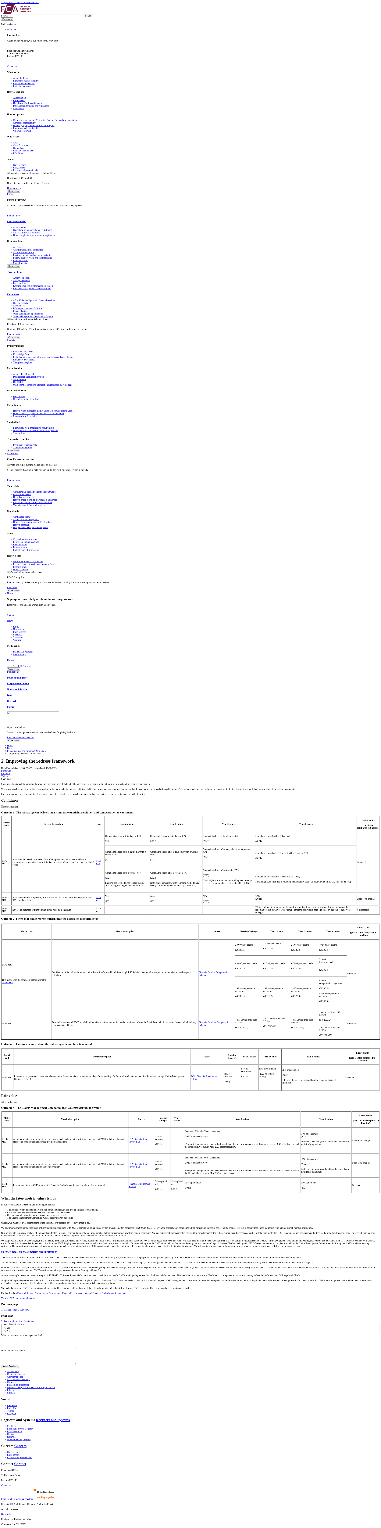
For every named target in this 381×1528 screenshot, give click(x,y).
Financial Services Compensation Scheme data (39, 1293)
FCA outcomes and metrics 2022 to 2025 (26, 751)
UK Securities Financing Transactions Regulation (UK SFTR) (42, 385)
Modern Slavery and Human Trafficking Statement (31, 1387)
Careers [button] (20, 1446)
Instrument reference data (25, 445)
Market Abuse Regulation (25, 416)
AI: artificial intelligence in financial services (34, 300)
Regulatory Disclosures (24, 359)
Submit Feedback (10, 1366)
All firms (17, 247)
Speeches (17, 634)
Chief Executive (20, 145)
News (10, 593)
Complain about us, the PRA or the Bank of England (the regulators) (45, 120)
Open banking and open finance (28, 313)
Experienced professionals (25, 170)
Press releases (19, 632)
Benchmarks (19, 396)
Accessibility (13, 1371)
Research (12, 701)
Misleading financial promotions (28, 561)
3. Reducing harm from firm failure (17, 1321)
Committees (18, 148)
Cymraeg (11, 1382)
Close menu (13, 191)
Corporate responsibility (24, 123)
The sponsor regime (22, 362)
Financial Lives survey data (75, 1293)
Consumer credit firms (23, 252)
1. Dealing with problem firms (15, 1310)
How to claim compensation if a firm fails (32, 522)
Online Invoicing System (19, 1439)
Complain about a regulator (26, 519)
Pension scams (20, 547)
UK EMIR (18, 382)
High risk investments (23, 497)
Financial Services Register (20, 1428)
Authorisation (19, 98)
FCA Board (18, 153)
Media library (19, 654)
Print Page (6, 771)
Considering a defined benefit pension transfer (34, 491)
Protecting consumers (23, 86)
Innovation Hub (20, 260)
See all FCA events (22, 666)
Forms (10, 707)
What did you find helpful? (13, 1350)
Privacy (10, 1390)
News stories (19, 629)
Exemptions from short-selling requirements (33, 428)
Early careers (19, 167)
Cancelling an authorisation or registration (32, 230)
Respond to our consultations (20, 737)
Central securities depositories (27, 399)
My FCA (11, 1426)
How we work (14, 188)
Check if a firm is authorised (26, 232)
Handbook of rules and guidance (28, 103)
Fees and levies (20, 283)
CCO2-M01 (7, 982)
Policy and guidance (17, 677)
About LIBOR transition (24, 374)
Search (4, 15)
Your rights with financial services (29, 505)
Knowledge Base (21, 354)
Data (9, 695)
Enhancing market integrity (26, 80)
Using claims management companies (30, 527)
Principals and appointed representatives (32, 288)
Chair (15, 142)
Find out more (13, 215)
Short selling (19, 433)
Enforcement (19, 100)
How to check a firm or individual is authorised (35, 500)
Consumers (12, 453)
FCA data (98, 862)
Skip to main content (11, 2)
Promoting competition (24, 83)
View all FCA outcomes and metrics (18, 1298)
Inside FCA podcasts (23, 651)
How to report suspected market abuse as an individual (38, 413)
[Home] (16, 13)
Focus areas (13, 294)
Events (10, 660)
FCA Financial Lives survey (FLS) (138, 1140)
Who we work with (22, 131)
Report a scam (19, 567)
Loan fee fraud (20, 544)
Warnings (17, 640)
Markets (11, 340)
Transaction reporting (23, 447)
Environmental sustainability (26, 128)
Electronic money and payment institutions (33, 255)
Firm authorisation (16, 221)
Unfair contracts (20, 569)
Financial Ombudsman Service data (109, 1293)
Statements (18, 637)
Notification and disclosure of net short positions (35, 430)
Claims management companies (28, 249)
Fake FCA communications (26, 542)
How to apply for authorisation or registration (34, 235)
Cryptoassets (19, 305)
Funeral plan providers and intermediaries (32, 257)
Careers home (19, 165)
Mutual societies (20, 263)
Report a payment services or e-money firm (33, 564)
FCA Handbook (14, 1431)
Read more (12, 587)
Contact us (12, 66)
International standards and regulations (31, 106)
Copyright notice (15, 1377)
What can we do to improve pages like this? (21, 1335)
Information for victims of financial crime (32, 502)
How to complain (21, 525)
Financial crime (20, 311)
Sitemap (11, 1393)
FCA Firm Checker (22, 494)
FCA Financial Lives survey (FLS (138, 1165)
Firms (10, 194)
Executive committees (23, 150)
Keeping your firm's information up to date (33, 286)
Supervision (18, 108)
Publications (13, 671)
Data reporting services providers (28, 376)
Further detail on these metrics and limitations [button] (29, 1251)
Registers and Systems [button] (53, 1420)
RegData (11, 1436)
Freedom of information (18, 1385)
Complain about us (16, 1374)
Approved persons (21, 278)
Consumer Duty (20, 303)
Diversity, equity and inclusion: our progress (33, 125)
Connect (11, 1434)
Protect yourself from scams (26, 550)
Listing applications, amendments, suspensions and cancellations (43, 357)
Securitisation (19, 379)
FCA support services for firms (27, 308)
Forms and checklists (23, 351)
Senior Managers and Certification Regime (33, 316)
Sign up (10, 615)
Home (10, 745)
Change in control (21, 280)
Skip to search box (30, 2)
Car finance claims (22, 516)
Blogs (16, 626)
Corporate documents (18, 683)
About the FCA (20, 78)
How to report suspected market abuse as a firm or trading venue (43, 411)
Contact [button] (20, 1464)
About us (11, 29)
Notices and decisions (17, 689)
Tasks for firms (14, 272)
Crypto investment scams (25, 539)
